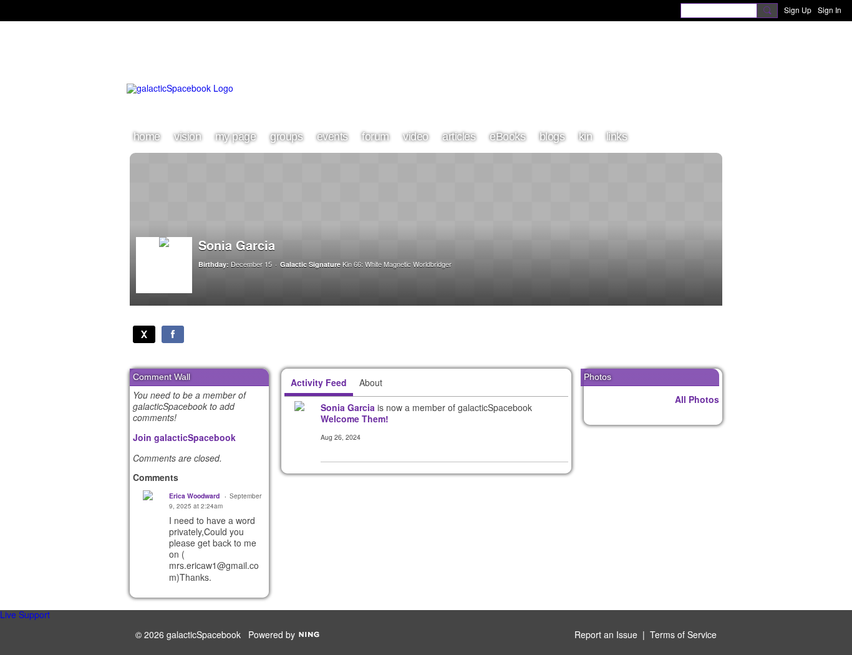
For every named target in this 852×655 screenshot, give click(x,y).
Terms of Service (683, 634)
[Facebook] (173, 334)
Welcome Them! (355, 418)
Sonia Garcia (348, 407)
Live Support (25, 614)
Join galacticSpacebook (184, 437)
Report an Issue (605, 634)
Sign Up (797, 9)
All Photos (697, 399)
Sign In (829, 9)
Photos (597, 377)
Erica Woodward (194, 495)
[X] (144, 334)
